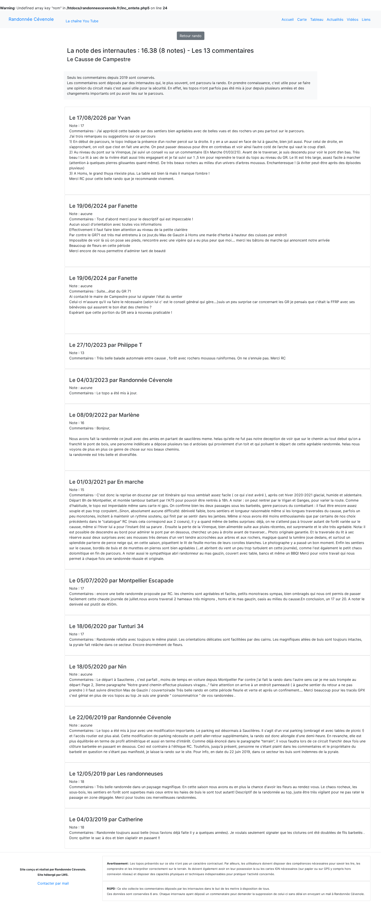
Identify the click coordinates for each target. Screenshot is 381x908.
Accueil (288, 19)
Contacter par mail (53, 883)
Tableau (316, 19)
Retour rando (191, 36)
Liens (366, 19)
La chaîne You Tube (82, 21)
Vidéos (352, 19)
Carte (302, 19)
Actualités (335, 19)
